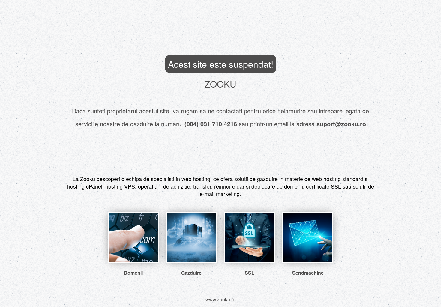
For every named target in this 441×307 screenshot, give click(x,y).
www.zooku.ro (221, 299)
